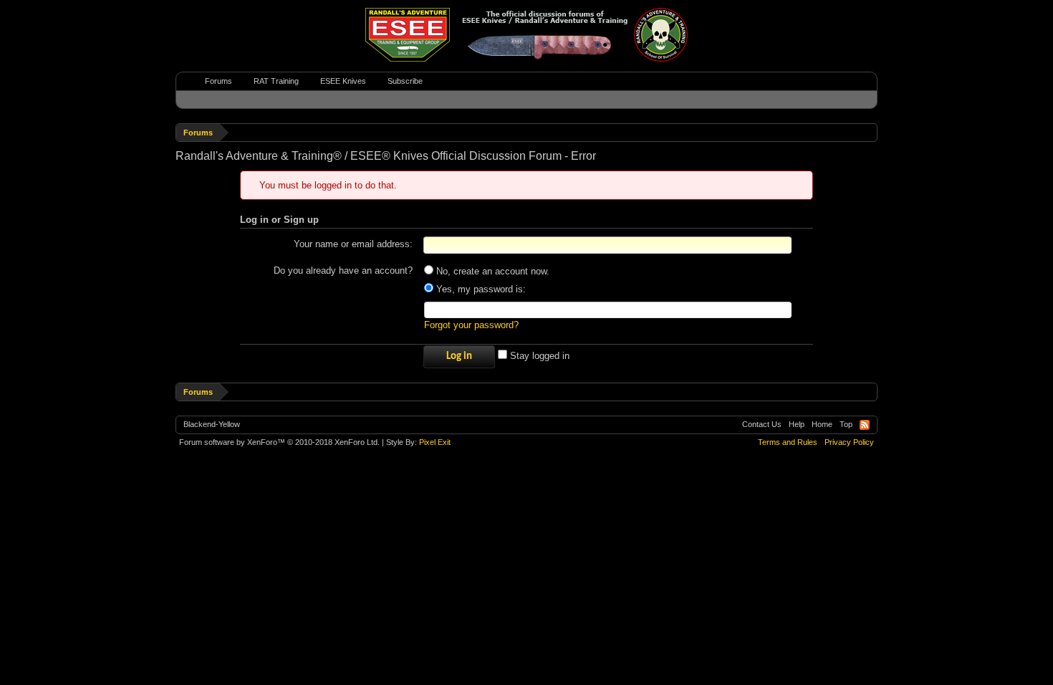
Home (822, 424)
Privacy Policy (849, 442)
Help (796, 424)
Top (846, 424)
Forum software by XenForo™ (279, 442)
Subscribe (405, 81)
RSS (865, 425)
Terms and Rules (787, 442)
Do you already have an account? (343, 270)
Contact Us (762, 424)
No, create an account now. (491, 271)
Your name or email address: (353, 244)
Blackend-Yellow (211, 424)
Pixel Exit (435, 442)
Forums (218, 81)
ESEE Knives (343, 81)
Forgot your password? (471, 325)
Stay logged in (538, 355)
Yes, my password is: (479, 289)
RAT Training (276, 81)
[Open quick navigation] (868, 132)
